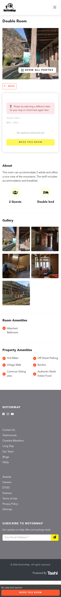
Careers (6, 482)
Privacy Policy (10, 504)
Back (11, 86)
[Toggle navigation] (54, 7)
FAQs (5, 462)
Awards (6, 477)
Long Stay (8, 446)
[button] (30, 77)
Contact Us (8, 430)
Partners (7, 493)
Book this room (30, 142)
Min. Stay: (13, 123)
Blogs (5, 457)
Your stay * (13, 118)
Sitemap (7, 509)
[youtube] (12, 414)
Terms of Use (9, 498)
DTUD (6, 487)
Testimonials (9, 435)
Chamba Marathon (13, 441)
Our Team (8, 451)
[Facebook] (3, 414)
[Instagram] (8, 414)
